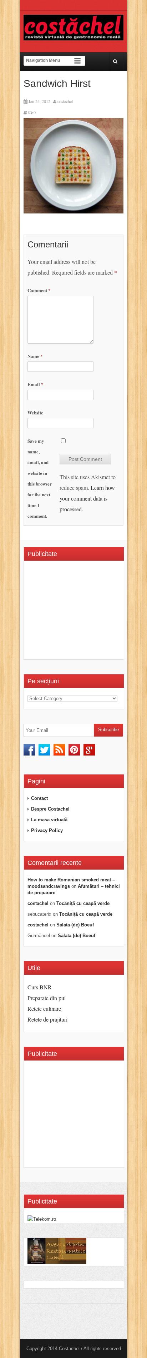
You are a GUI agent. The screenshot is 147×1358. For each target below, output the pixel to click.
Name (35, 356)
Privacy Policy (47, 830)
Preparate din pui (46, 998)
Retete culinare (44, 1008)
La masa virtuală (49, 819)
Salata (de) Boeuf (75, 925)
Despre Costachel (50, 809)
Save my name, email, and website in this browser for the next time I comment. (39, 478)
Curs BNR (39, 987)
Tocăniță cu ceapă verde (83, 903)
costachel (65, 101)
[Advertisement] (87, 612)
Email (35, 384)
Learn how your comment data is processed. (87, 498)
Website (35, 412)
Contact (39, 798)
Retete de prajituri (47, 1019)
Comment (39, 290)
